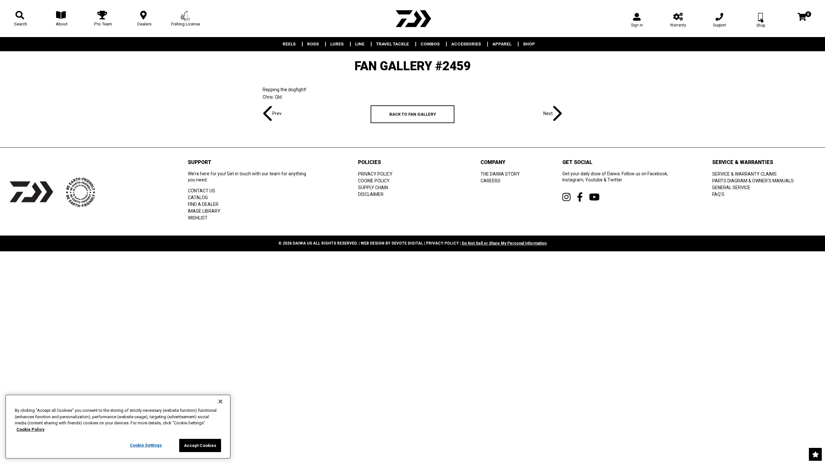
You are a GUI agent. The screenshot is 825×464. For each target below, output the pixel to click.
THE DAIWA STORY (500, 174)
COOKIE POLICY (374, 180)
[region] (118, 426)
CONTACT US (201, 190)
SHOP (529, 44)
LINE (359, 44)
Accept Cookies (200, 445)
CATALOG (198, 197)
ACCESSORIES (466, 44)
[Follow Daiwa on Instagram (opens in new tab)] (566, 197)
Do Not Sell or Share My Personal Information (504, 243)
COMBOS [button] (430, 44)
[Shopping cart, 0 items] (802, 17)
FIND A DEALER (203, 204)
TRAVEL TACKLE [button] (392, 44)
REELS (289, 44)
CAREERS (490, 180)
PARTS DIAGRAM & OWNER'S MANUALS (753, 180)
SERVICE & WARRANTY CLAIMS (744, 174)
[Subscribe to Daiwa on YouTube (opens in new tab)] (594, 197)
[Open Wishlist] (815, 454)
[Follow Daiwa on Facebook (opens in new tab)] (580, 197)
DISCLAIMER (370, 194)
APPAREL (501, 44)
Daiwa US (302, 243)
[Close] (220, 401)
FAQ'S (718, 194)
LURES (337, 44)
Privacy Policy (442, 243)
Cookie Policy (30, 429)
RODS (313, 44)
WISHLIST (198, 218)
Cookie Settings (146, 445)
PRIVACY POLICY (375, 174)
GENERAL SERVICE (731, 187)
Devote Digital (407, 243)
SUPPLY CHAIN (373, 187)
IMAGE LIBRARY (204, 211)
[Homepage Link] (412, 18)
